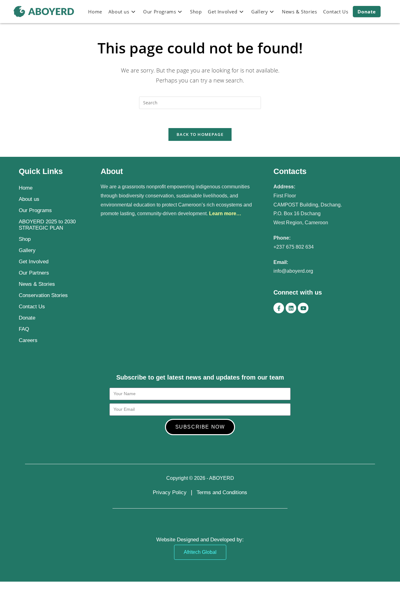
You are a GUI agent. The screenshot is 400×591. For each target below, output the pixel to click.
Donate (27, 318)
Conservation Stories (43, 295)
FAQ (24, 329)
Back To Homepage (200, 134)
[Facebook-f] (278, 308)
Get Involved (33, 262)
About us (29, 199)
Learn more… (225, 213)
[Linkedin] (291, 308)
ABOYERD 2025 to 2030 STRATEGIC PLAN (47, 225)
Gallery (27, 250)
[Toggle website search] (387, 11)
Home (25, 188)
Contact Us (32, 307)
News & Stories (37, 284)
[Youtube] (303, 308)
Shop (25, 239)
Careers (28, 340)
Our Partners (34, 273)
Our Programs (35, 210)
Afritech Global (200, 552)
